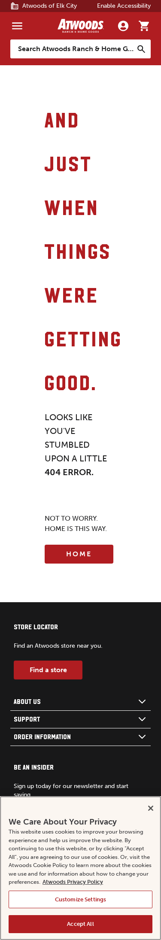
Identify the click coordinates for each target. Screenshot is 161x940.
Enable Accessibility (124, 5)
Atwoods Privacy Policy (73, 882)
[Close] (150, 808)
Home (79, 554)
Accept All (80, 924)
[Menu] (17, 26)
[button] (80, 702)
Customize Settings (80, 899)
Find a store (48, 670)
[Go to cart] (144, 26)
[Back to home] (81, 26)
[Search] (141, 49)
